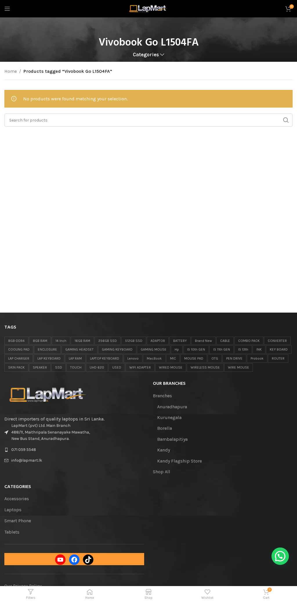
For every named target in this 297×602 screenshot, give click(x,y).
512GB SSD (133, 341)
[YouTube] (60, 559)
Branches (162, 395)
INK (259, 349)
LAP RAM (75, 358)
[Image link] (47, 394)
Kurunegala (169, 417)
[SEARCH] (286, 120)
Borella (164, 428)
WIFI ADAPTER (140, 367)
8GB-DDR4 (16, 341)
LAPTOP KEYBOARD (104, 358)
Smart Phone (17, 520)
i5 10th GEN (196, 349)
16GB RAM (82, 341)
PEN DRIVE (234, 358)
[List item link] (74, 450)
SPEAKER (40, 367)
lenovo (133, 358)
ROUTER (278, 358)
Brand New (203, 341)
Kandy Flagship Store (179, 461)
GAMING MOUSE (153, 349)
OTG (214, 358)
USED (116, 367)
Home (10, 71)
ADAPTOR (158, 341)
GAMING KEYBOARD (117, 349)
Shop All (161, 471)
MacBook (154, 358)
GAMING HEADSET (79, 349)
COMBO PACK (249, 341)
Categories (146, 54)
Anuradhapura (172, 406)
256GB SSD (107, 341)
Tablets (11, 532)
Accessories (16, 498)
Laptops (12, 509)
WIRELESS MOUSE (205, 367)
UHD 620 (97, 367)
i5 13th (243, 349)
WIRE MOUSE (238, 367)
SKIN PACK (16, 367)
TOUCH (76, 367)
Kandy (163, 450)
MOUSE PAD (193, 358)
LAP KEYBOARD (49, 358)
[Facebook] (74, 559)
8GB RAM (40, 341)
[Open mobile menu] (7, 8)
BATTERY (180, 341)
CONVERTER (277, 341)
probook (257, 358)
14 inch (60, 341)
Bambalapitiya (172, 439)
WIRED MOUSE (170, 367)
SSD (58, 367)
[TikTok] (88, 559)
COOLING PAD (19, 349)
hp (177, 349)
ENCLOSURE (47, 349)
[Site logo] (149, 8)
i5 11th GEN (221, 349)
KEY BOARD (279, 349)
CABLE (225, 341)
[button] (280, 556)
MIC (173, 358)
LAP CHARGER (18, 358)
